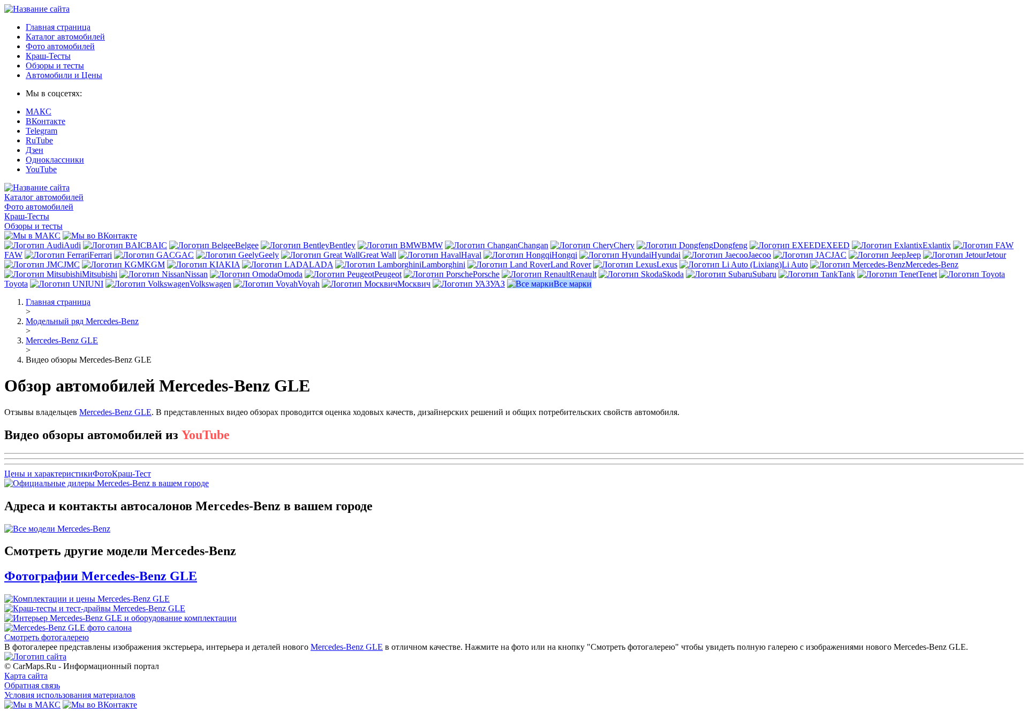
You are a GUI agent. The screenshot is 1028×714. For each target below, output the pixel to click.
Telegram (41, 130)
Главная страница (58, 27)
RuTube (39, 140)
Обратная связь (32, 685)
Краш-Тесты (48, 55)
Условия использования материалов (69, 695)
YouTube (41, 169)
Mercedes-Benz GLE (115, 412)
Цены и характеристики (48, 473)
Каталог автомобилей (65, 36)
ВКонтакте (45, 121)
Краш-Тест (131, 473)
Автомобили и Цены (64, 75)
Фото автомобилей (60, 46)
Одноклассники (55, 159)
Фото (102, 473)
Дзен (34, 150)
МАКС (38, 111)
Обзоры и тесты (55, 65)
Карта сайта (26, 675)
